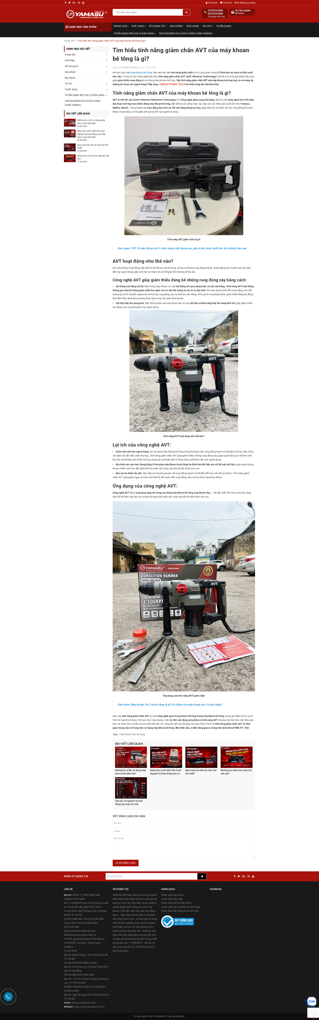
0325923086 (215, 10)
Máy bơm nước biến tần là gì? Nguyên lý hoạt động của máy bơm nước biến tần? (166, 772)
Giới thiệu (138, 26)
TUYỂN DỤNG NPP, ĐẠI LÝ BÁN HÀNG (134, 33)
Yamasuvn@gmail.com (83, 1002)
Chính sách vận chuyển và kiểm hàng (181, 907)
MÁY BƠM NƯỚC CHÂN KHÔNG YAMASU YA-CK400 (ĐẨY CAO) (50, 1012)
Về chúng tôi (157, 26)
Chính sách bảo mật (172, 899)
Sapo (182, 1016)
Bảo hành (193, 26)
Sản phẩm (176, 26)
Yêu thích (227, 2)
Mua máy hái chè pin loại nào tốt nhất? (201, 772)
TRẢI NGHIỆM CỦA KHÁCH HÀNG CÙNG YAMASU (185, 33)
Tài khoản (212, 2)
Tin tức (207, 26)
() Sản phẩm (243, 12)
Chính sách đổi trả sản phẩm (176, 903)
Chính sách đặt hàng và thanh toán (180, 911)
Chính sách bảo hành (172, 895)
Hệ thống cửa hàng (245, 2)
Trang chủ (120, 26)
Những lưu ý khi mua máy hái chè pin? (236, 772)
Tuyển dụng (223, 26)
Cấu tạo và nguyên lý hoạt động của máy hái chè (129, 802)
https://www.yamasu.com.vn (89, 1006)
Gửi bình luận (126, 863)
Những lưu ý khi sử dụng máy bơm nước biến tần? (130, 772)
